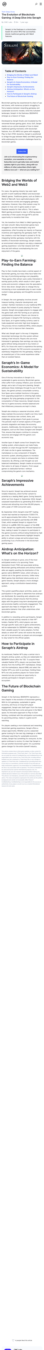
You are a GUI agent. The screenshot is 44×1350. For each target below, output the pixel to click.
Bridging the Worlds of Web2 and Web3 (22, 75)
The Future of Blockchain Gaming (20, 96)
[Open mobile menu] (40, 4)
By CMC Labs (7, 22)
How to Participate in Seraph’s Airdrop (22, 94)
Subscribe (22, 151)
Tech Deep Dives (8, 12)
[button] (40, 4)
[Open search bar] (36, 4)
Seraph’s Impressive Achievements (20, 87)
